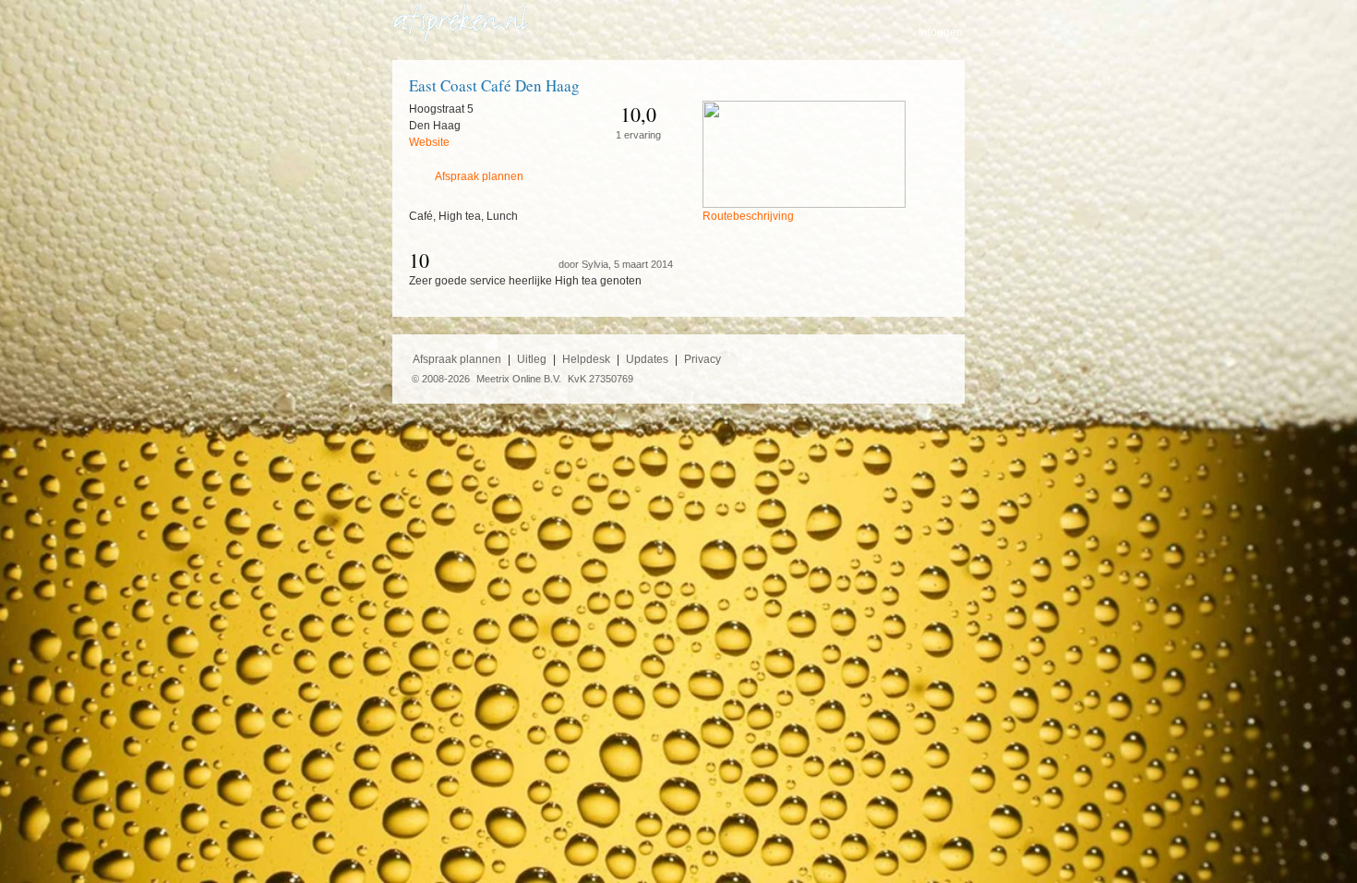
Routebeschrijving (748, 216)
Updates (647, 359)
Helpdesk (586, 359)
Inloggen (941, 32)
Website (429, 142)
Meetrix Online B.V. (518, 378)
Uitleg (531, 359)
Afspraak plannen (479, 176)
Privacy (702, 359)
